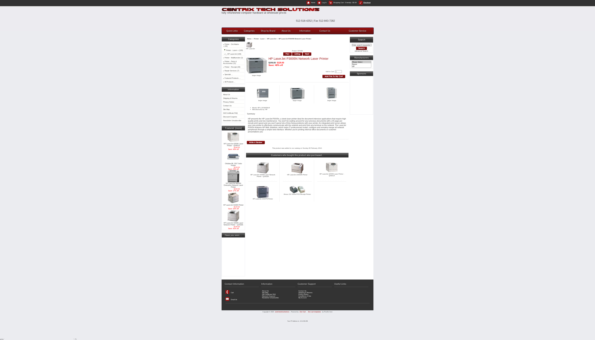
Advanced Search (361, 51)
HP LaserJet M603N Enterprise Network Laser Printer (233, 185)
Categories (249, 31)
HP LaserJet (271, 39)
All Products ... (230, 82)
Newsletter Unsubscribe (232, 120)
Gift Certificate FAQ (230, 113)
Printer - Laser (259, 39)
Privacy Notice (228, 102)
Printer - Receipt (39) (232, 67)
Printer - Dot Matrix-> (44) (231, 45)
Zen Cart (303, 312)
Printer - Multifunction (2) (234, 58)
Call (232, 292)
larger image (262, 100)
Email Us (234, 299)
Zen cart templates (314, 312)
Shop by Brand (268, 31)
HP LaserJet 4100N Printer (233, 205)
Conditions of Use (304, 296)
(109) (233, 54)
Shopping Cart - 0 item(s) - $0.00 (345, 2)
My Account (302, 298)
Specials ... (229, 74)
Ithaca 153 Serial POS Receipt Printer (297, 194)
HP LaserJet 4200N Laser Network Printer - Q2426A (233, 224)
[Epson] (361, 64)
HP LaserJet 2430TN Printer (263, 199)
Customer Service (357, 31)
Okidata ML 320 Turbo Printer (233, 164)
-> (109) (234, 50)
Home (313, 2)
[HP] (361, 66)
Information (305, 31)
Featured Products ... (232, 78)
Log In (324, 2)
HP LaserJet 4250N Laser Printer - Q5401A (233, 144)
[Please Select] (361, 62)
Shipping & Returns (230, 98)
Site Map (226, 109)
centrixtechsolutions (282, 312)
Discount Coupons (230, 117)
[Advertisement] (233, 256)
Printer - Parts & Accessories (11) (230, 62)
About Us (286, 31)
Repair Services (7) (232, 71)
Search (361, 39)
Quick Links (232, 31)
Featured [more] (233, 128)
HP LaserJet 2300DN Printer (297, 175)
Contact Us (324, 31)
